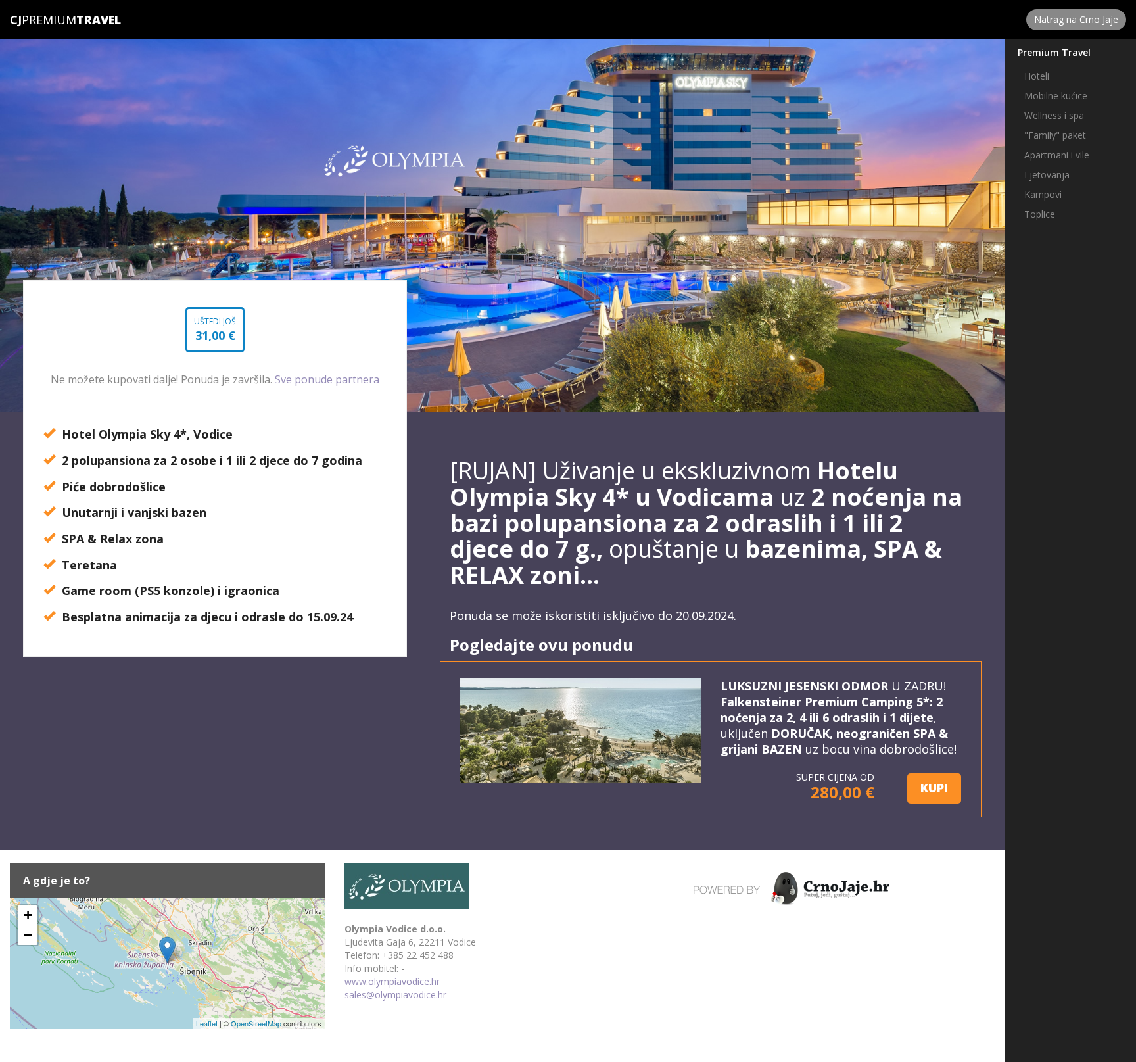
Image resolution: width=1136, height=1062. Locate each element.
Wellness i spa (1054, 115)
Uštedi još (215, 334)
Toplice (1039, 214)
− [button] (28, 935)
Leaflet (207, 1023)
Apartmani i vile (1056, 155)
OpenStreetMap (256, 1023)
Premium (43, 20)
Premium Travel (1054, 52)
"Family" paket (1055, 135)
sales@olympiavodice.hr (395, 994)
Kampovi (1043, 194)
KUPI (934, 788)
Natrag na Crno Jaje (1076, 19)
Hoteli (1036, 76)
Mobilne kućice (1055, 95)
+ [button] (28, 915)
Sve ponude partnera (327, 379)
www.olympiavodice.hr (392, 981)
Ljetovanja (1047, 174)
